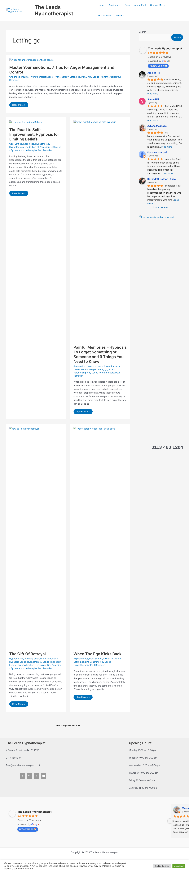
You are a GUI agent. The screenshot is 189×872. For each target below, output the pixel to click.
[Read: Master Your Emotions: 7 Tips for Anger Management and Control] (31, 59)
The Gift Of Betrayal (27, 654)
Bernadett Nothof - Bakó (161, 178)
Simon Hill (153, 99)
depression (79, 366)
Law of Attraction (41, 147)
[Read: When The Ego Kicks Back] (100, 537)
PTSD (84, 76)
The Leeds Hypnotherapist (54, 10)
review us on (157, 65)
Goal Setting (15, 143)
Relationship (80, 372)
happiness (28, 143)
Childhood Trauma (18, 76)
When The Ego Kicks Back (98, 654)
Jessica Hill (153, 72)
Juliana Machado (157, 125)
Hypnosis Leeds (95, 366)
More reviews (160, 207)
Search (142, 31)
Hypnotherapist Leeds (41, 76)
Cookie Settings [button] (162, 866)
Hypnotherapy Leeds (20, 147)
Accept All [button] (179, 866)
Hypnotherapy (61, 76)
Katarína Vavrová (157, 152)
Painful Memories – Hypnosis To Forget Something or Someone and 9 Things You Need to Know (100, 354)
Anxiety (29, 658)
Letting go (75, 76)
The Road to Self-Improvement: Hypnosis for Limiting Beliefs (34, 134)
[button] (119, 5)
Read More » (19, 105)
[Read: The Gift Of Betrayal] (35, 537)
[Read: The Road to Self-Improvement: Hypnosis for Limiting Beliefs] (25, 122)
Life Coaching (54, 665)
